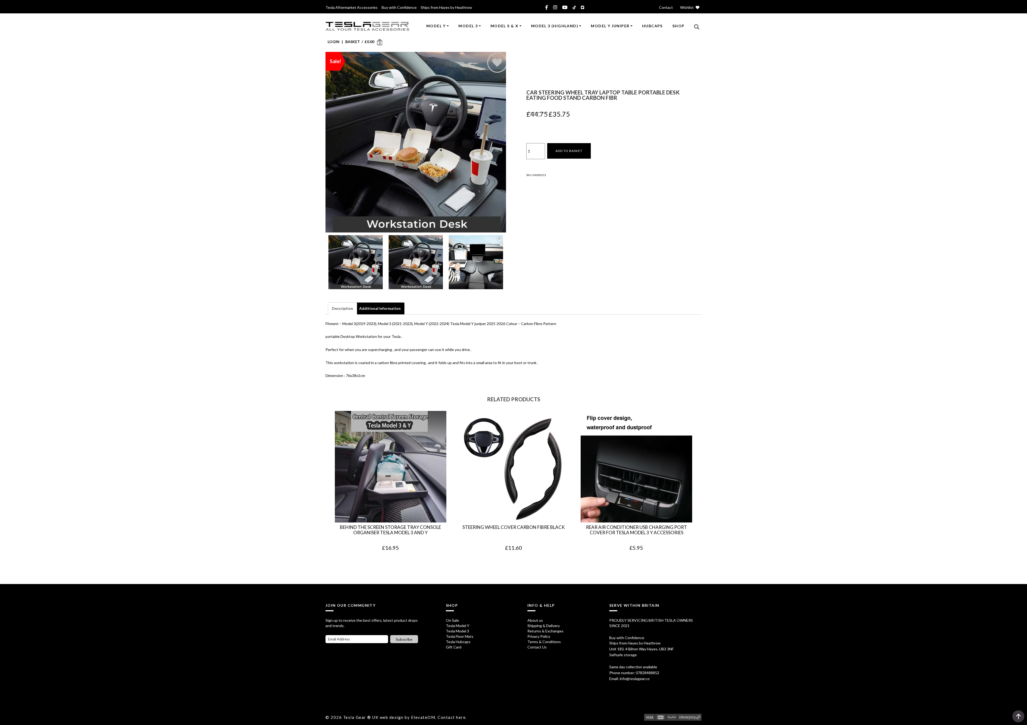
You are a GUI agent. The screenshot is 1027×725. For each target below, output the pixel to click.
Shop (678, 26)
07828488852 (647, 672)
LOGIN (333, 41)
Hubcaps (652, 26)
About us (535, 620)
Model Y (436, 26)
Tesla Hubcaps (458, 641)
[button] (697, 26)
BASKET (352, 41)
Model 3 (468, 26)
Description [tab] (342, 308)
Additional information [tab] (380, 308)
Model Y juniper (610, 26)
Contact (666, 7)
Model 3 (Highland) (554, 26)
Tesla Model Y (457, 625)
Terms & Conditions (544, 641)
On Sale (452, 620)
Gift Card (453, 647)
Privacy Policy (538, 636)
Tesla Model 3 (457, 631)
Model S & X (504, 26)
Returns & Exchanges (545, 631)
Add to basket (569, 151)
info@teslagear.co (635, 678)
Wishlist (687, 7)
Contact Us (537, 647)
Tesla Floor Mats (459, 636)
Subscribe (404, 639)
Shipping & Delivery (543, 625)
